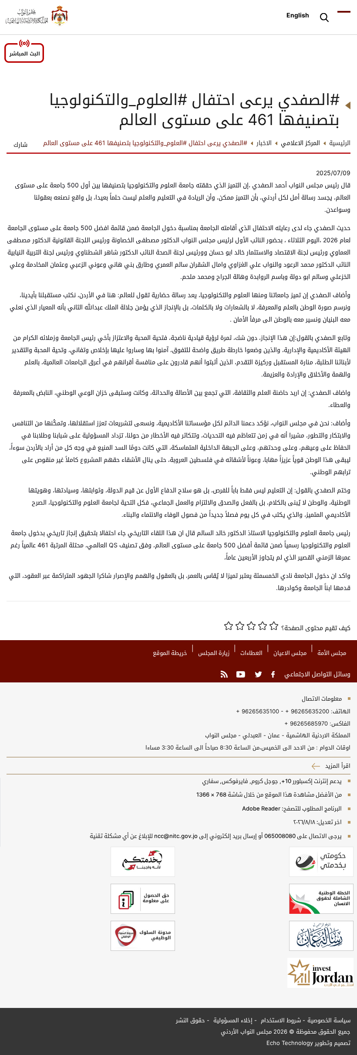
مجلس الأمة (331, 652)
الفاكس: (340, 723)
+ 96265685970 (306, 723)
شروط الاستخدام (280, 1020)
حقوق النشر (190, 1020)
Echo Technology (289, 1042)
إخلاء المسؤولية (232, 1020)
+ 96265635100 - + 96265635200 (282, 711)
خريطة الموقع (170, 652)
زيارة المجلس (213, 652)
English (297, 15)
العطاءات (251, 652)
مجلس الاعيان (289, 652)
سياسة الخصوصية (328, 1020)
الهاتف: (339, 711)
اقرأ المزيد (336, 765)
